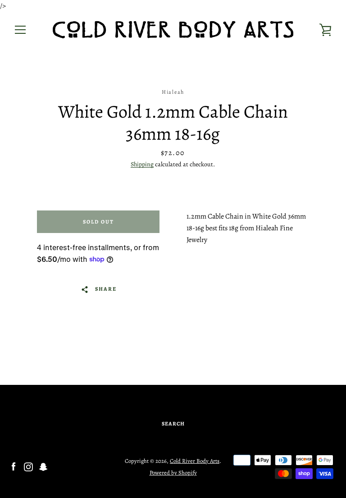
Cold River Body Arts (194, 461)
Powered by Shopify (173, 472)
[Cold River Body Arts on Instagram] (28, 466)
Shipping (142, 164)
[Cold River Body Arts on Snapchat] (43, 466)
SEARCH (173, 423)
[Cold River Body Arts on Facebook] (13, 466)
